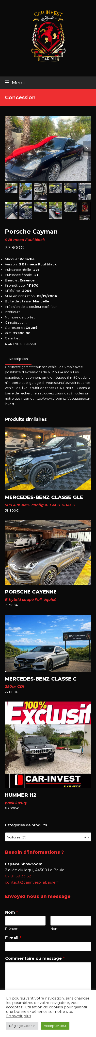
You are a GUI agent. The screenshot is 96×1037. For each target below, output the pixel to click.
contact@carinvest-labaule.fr (32, 882)
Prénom (11, 928)
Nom (11, 912)
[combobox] (48, 837)
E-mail (13, 938)
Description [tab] (18, 359)
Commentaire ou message (35, 958)
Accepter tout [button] (55, 1026)
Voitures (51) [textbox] (46, 837)
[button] (15, 83)
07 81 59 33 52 (18, 876)
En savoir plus (18, 1016)
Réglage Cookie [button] (22, 1026)
